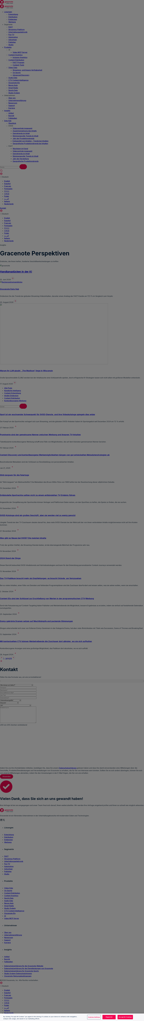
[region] (72, 1017)
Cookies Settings (94, 1017)
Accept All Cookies (125, 1017)
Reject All (109, 1017)
